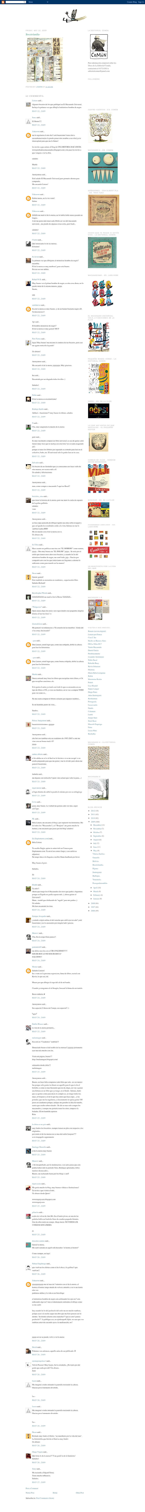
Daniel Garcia (93, 650)
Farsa (90, 727)
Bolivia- (96, 861)
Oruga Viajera (37, 1452)
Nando (90, 708)
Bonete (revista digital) (97, 631)
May (95, 850)
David (34, 1347)
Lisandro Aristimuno (96, 657)
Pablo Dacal (92, 660)
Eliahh (34, 884)
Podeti (90, 682)
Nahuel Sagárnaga (39, 1263)
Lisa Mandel (93, 685)
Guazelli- (96, 857)
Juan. (34, 117)
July (95, 843)
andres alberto (37, 754)
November (97, 828)
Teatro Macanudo (95, 647)
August (96, 839)
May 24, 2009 (39, 878)
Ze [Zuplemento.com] (40, 838)
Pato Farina (36, 338)
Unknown (36, 131)
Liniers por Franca (95, 634)
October (96, 832)
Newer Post (30, 1492)
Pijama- (95, 868)
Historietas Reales (95, 679)
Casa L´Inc (92, 637)
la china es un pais (39, 1124)
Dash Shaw (92, 721)
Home (55, 1492)
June (95, 847)
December (97, 825)
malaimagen (36, 1037)
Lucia (34, 1381)
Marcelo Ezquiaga (95, 724)
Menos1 (35, 933)
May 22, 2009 (39, 111)
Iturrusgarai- (97, 872)
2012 (93, 810)
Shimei (35, 966)
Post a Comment (32, 1488)
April (95, 887)
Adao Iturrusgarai (94, 695)
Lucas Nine (92, 730)
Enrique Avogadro (39, 916)
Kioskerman (92, 698)
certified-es (36, 305)
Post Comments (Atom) (45, 1498)
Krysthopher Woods (39, 593)
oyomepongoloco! (39, 1361)
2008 (93, 903)
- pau (34, 640)
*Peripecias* (37, 607)
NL (33, 818)
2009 (93, 821)
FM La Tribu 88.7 (95, 644)
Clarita (34, 239)
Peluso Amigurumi (39, 720)
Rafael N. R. (36, 279)
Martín (34, 674)
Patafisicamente (94, 653)
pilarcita (35, 1212)
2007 (93, 907)
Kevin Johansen (94, 666)
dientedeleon (37, 624)
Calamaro (91, 711)
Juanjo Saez (92, 717)
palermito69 (36, 947)
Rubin (90, 676)
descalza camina (38, 1241)
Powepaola (92, 701)
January (96, 898)
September (97, 836)
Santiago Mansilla (39, 1147)
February (97, 895)
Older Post (80, 1492)
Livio (34, 802)
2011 (93, 814)
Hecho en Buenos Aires (97, 640)
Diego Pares (92, 692)
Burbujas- (96, 876)
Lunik (90, 714)
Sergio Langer (93, 689)
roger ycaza (36, 1183)
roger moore (36, 788)
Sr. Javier (35, 256)
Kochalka (91, 733)
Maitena (91, 669)
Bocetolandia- (98, 865)
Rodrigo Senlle (38, 409)
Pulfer (34, 395)
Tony (34, 1468)
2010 (93, 818)
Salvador (35, 462)
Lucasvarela (92, 705)
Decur (34, 573)
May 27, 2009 (39, 1482)
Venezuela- (97, 879)
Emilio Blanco (37, 1024)
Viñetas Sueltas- (99, 854)
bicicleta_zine (37, 496)
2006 (93, 910)
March (96, 891)
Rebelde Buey (93, 663)
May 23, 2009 (39, 728)
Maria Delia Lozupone (96, 673)
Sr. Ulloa (35, 544)
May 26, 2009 (39, 1257)
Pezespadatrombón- (100, 883)
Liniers (35, 100)
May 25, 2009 (39, 1031)
